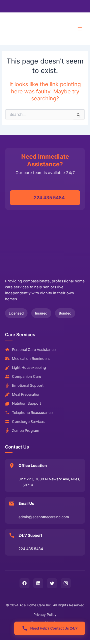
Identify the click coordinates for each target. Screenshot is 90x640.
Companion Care (26, 376)
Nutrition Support (26, 403)
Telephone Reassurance (32, 412)
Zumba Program (25, 430)
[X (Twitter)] (52, 583)
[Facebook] (25, 583)
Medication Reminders (31, 358)
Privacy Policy (45, 614)
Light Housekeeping (29, 367)
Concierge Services (28, 421)
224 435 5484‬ (49, 197)
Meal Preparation (26, 394)
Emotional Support (28, 385)
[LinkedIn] (38, 583)
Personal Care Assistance (34, 349)
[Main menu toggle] (79, 29)
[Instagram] (66, 583)
